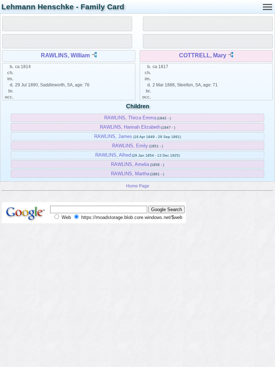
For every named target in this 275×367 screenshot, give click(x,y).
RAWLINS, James (113, 136)
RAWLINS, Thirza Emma (130, 117)
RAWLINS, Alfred (113, 155)
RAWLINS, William (65, 55)
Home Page (137, 186)
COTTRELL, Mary (202, 55)
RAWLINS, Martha (130, 173)
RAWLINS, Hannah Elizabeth (130, 127)
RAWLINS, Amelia (130, 164)
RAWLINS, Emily (130, 145)
